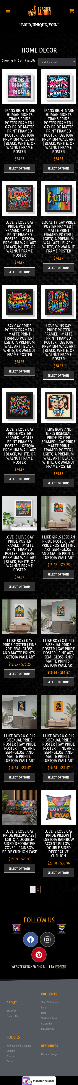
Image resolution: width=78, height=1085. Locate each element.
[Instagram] (47, 939)
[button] (7, 11)
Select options (20, 168)
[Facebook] (30, 939)
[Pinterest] (39, 954)
